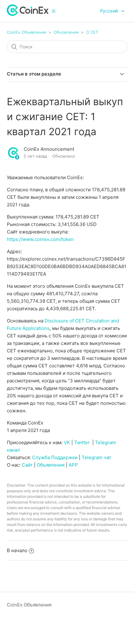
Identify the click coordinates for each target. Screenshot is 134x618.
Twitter (82, 442)
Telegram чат (96, 457)
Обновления (66, 32)
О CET (92, 32)
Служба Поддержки (55, 457)
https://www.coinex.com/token (40, 239)
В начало (17, 550)
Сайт (27, 465)
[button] (53, 11)
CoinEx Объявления (26, 32)
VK (67, 442)
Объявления (51, 465)
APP (73, 465)
